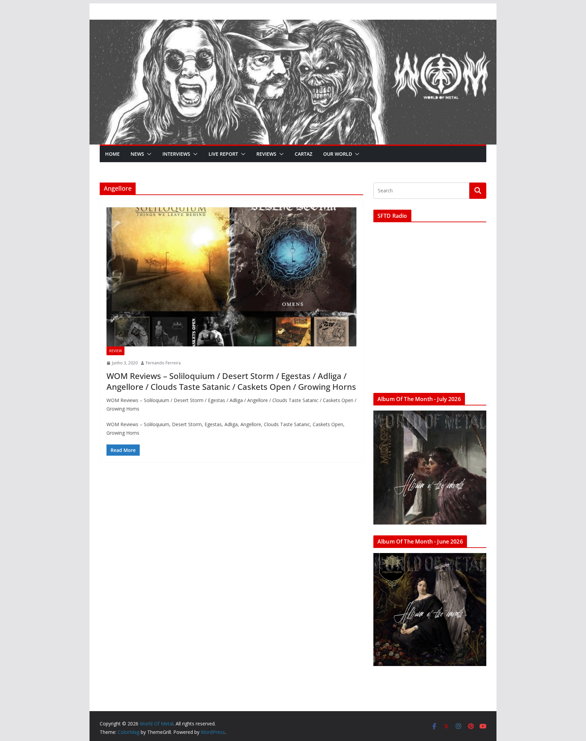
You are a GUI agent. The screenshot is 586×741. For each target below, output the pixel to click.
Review (115, 350)
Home (112, 154)
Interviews (176, 154)
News (137, 154)
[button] (148, 154)
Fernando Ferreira (163, 363)
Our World (337, 154)
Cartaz (303, 154)
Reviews (266, 154)
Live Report (223, 154)
